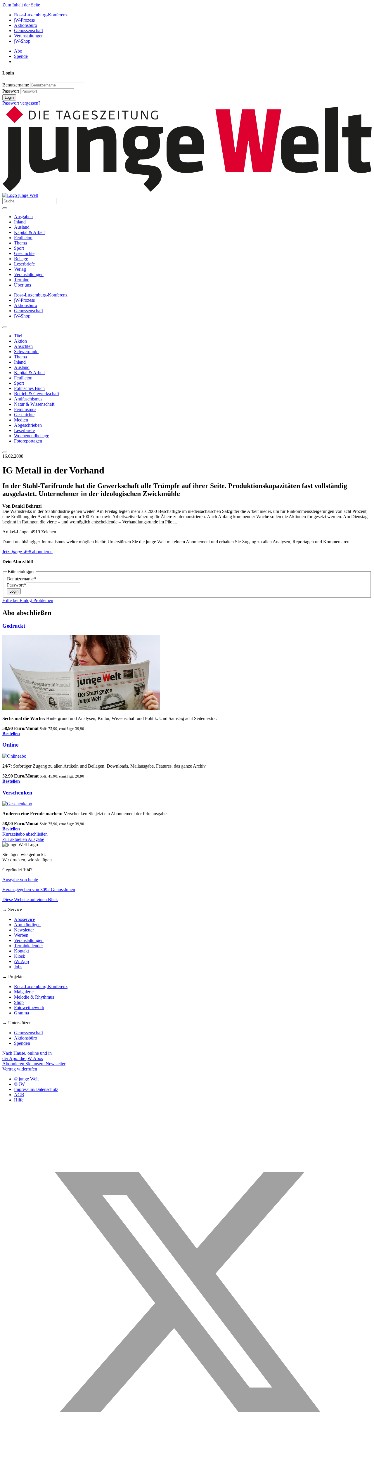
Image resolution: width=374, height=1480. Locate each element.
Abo (18, 50)
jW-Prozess (24, 20)
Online (10, 745)
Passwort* (16, 584)
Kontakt (21, 950)
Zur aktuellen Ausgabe (23, 839)
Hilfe (18, 1099)
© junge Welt (26, 1078)
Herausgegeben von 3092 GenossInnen (38, 889)
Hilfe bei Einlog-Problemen (27, 600)
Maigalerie (24, 991)
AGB (19, 1094)
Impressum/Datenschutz (36, 1089)
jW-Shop (22, 41)
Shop (19, 1002)
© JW (19, 1084)
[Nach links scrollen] (4, 327)
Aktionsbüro (25, 25)
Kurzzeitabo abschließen (25, 834)
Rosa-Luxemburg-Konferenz (40, 14)
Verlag (20, 269)
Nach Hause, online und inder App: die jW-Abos (27, 1056)
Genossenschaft (28, 30)
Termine (21, 279)
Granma (21, 1012)
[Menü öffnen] (4, 208)
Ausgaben (23, 216)
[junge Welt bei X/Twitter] (187, 1474)
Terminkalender (28, 945)
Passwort (10, 91)
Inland (20, 221)
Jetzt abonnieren (27, 551)
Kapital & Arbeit (29, 232)
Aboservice (24, 919)
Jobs (18, 966)
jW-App (21, 961)
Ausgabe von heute (20, 879)
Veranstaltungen (29, 35)
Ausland (22, 227)
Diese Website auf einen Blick (30, 899)
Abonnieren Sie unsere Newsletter (33, 1063)
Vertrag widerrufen (19, 1068)
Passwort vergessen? (21, 102)
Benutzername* (21, 578)
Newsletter (24, 929)
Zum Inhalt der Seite (21, 4)
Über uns (22, 284)
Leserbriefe (24, 263)
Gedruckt (13, 626)
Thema (20, 242)
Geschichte (24, 253)
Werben (21, 935)
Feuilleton (23, 237)
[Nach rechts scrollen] (4, 452)
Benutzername (15, 84)
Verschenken (17, 793)
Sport (19, 248)
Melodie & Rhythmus (34, 997)
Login (9, 97)
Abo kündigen (27, 924)
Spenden (22, 1043)
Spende (21, 56)
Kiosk (19, 956)
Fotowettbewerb (29, 1007)
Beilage (21, 258)
